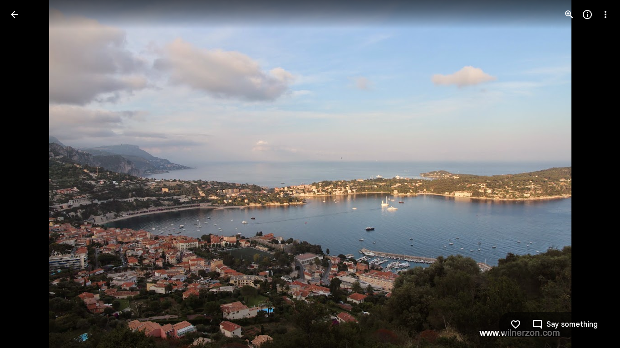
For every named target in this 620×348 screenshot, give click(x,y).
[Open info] (587, 14)
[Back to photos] (14, 14)
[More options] (605, 14)
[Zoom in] (569, 14)
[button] (25, 174)
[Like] (515, 324)
